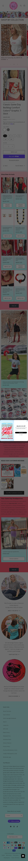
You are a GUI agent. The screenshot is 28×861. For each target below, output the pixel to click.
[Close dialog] (27, 420)
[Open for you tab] (23, 856)
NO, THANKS (21, 434)
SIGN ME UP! (21, 432)
